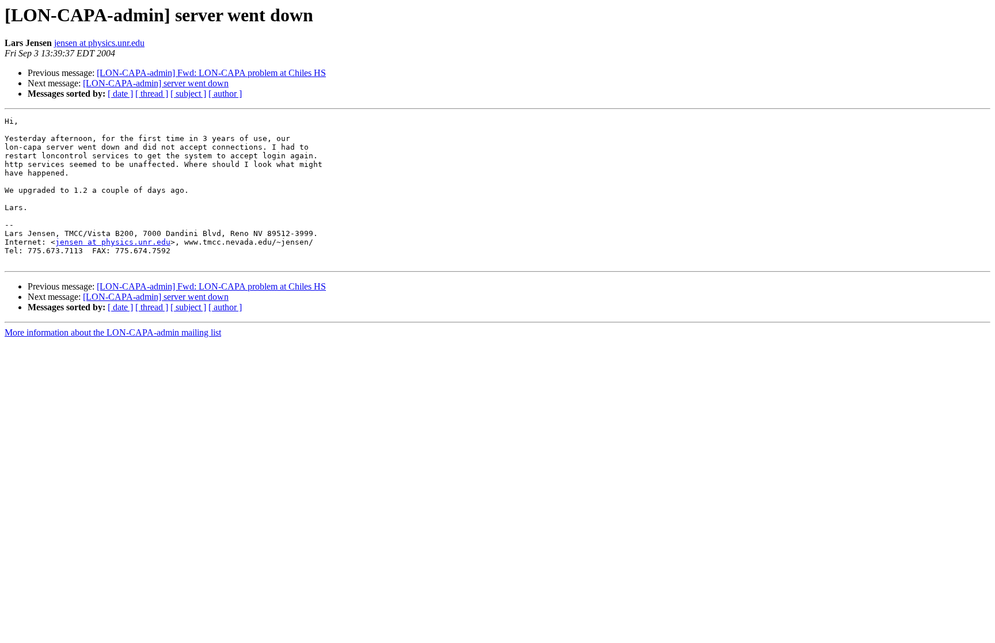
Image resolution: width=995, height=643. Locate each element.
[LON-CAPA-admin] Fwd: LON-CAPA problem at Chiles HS (211, 73)
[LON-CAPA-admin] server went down (156, 83)
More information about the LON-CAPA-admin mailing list (113, 332)
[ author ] (225, 93)
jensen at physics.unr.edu (99, 43)
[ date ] (120, 93)
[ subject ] (188, 93)
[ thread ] (151, 93)
